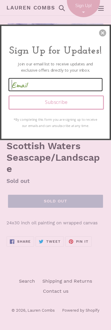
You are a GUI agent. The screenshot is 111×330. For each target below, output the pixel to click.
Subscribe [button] (56, 102)
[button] (102, 32)
